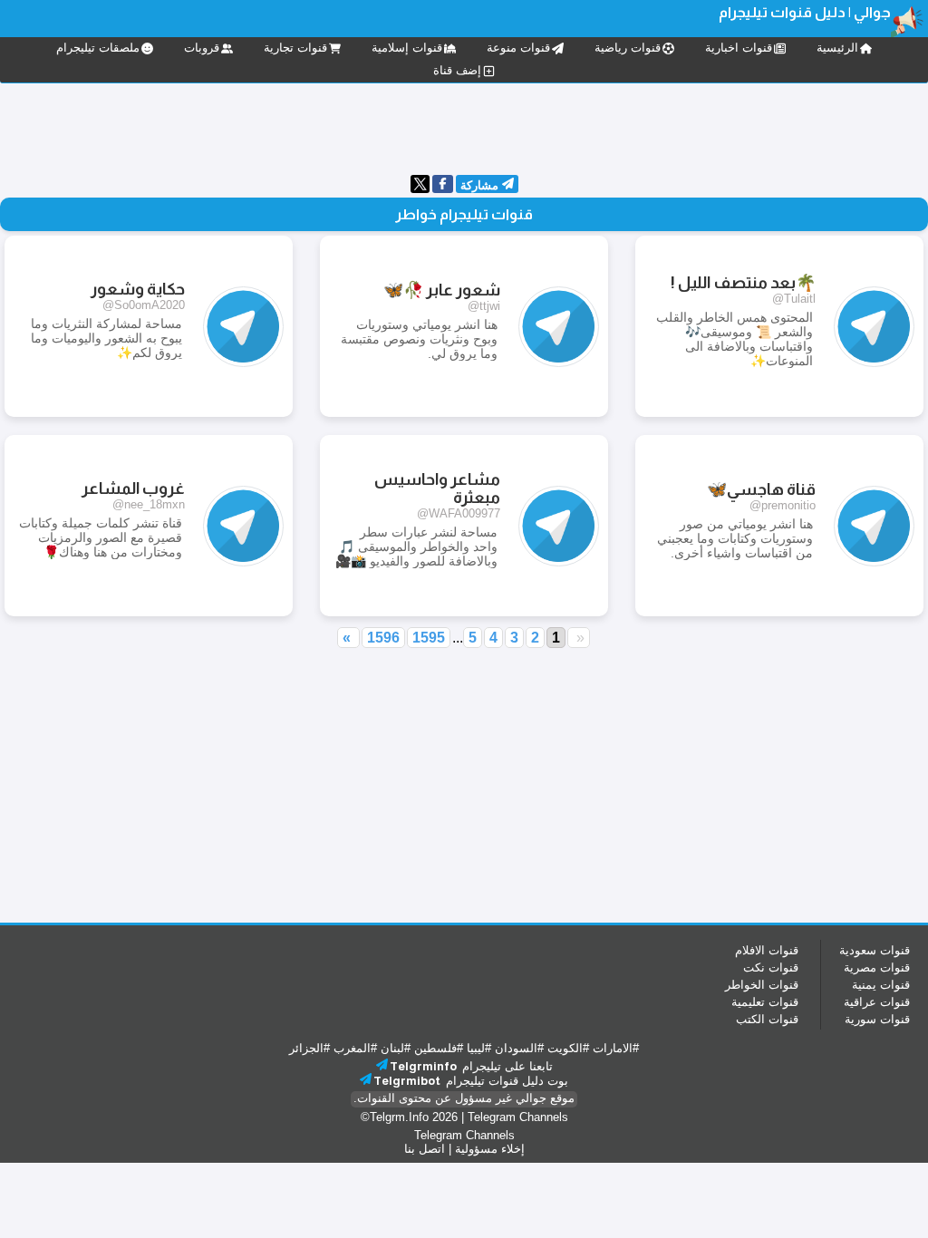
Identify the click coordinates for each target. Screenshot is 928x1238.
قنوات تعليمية (764, 1002)
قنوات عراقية (877, 1002)
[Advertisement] (464, 127)
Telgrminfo (423, 1066)
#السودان (519, 1048)
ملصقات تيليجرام (98, 47)
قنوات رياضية (627, 47)
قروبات (201, 47)
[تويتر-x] (420, 189)
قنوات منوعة (518, 47)
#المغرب (355, 1048)
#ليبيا (479, 1048)
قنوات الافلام (766, 950)
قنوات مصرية (877, 967)
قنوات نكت (770, 967)
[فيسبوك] (443, 185)
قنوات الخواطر (761, 984)
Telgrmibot (406, 1081)
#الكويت (568, 1048)
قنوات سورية (877, 1019)
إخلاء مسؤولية (490, 1149)
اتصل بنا (424, 1149)
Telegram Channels (518, 1117)
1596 (383, 637)
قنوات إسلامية (407, 47)
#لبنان (396, 1048)
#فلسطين (438, 1048)
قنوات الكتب (767, 1019)
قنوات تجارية (295, 47)
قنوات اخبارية (738, 47)
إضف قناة (457, 70)
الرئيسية (837, 47)
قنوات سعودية (874, 950)
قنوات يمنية (881, 984)
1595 (428, 637)
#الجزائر (309, 1048)
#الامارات (616, 1048)
